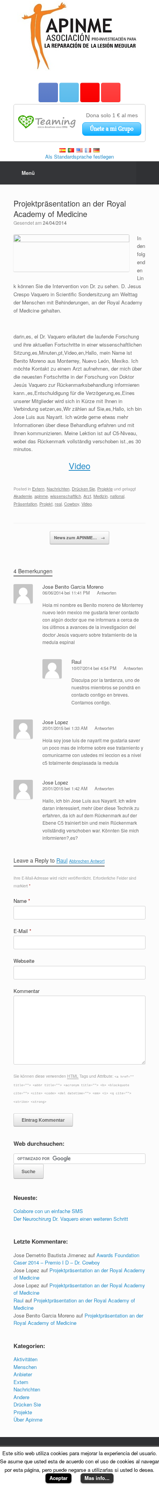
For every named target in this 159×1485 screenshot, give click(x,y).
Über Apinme (28, 1419)
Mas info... (97, 1478)
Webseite (24, 960)
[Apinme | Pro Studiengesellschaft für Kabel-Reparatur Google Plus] (90, 92)
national (117, 496)
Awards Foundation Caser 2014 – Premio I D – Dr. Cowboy (76, 1258)
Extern (38, 488)
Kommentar (26, 991)
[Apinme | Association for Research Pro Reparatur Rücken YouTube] (110, 92)
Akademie (23, 496)
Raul (76, 661)
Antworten (106, 593)
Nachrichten (58, 488)
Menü (28, 172)
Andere (21, 1397)
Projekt (45, 504)
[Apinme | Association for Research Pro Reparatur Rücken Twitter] (69, 92)
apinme (41, 496)
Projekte (105, 488)
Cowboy (71, 504)
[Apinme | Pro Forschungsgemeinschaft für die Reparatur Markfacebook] (48, 92)
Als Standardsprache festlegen (79, 156)
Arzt (87, 496)
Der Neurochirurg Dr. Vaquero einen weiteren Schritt (71, 1218)
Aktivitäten (25, 1359)
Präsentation (25, 504)
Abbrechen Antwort (87, 861)
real (58, 504)
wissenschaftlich (65, 496)
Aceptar (58, 1478)
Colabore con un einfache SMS (48, 1211)
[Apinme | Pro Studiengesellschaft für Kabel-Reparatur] (79, 36)
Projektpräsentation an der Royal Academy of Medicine (70, 208)
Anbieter (23, 1374)
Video (79, 466)
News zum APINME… (79, 537)
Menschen (25, 1367)
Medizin (100, 496)
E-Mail (22, 931)
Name (22, 900)
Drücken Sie (83, 488)
